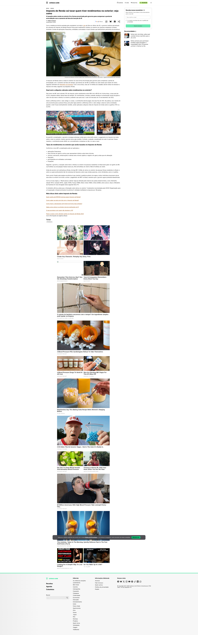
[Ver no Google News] (99, 21)
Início (47, 8)
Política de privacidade (102, 587)
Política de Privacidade (91, 537)
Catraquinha (76, 589)
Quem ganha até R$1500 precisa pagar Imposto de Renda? (63, 197)
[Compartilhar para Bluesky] (110, 21)
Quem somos (99, 585)
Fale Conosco (99, 583)
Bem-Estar (76, 585)
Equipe (97, 589)
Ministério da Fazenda (66, 84)
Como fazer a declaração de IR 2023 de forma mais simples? (64, 203)
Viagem (75, 627)
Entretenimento (77, 602)
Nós (74, 616)
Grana (52, 8)
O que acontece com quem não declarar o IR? (59, 210)
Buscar (48, 595)
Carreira (75, 587)
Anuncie (144, 2)
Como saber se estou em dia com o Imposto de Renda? (62, 200)
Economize (76, 597)
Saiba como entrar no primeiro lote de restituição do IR (62, 207)
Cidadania (76, 593)
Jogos (75, 614)
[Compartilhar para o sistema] (119, 21)
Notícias (75, 619)
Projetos (75, 621)
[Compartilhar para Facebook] (114, 21)
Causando (76, 591)
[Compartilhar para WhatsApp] (106, 21)
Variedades (76, 625)
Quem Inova (76, 623)
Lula (84, 25)
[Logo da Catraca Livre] (52, 2)
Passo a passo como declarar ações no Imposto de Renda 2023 (65, 214)
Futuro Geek (76, 606)
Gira (127, 2)
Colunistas (50, 589)
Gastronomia (76, 608)
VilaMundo (76, 629)
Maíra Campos (52, 20)
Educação (76, 599)
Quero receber (138, 26)
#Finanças (49, 221)
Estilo (74, 604)
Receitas (134, 2)
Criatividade (76, 595)
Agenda (121, 2)
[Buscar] (67, 597)
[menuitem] (57, 584)
